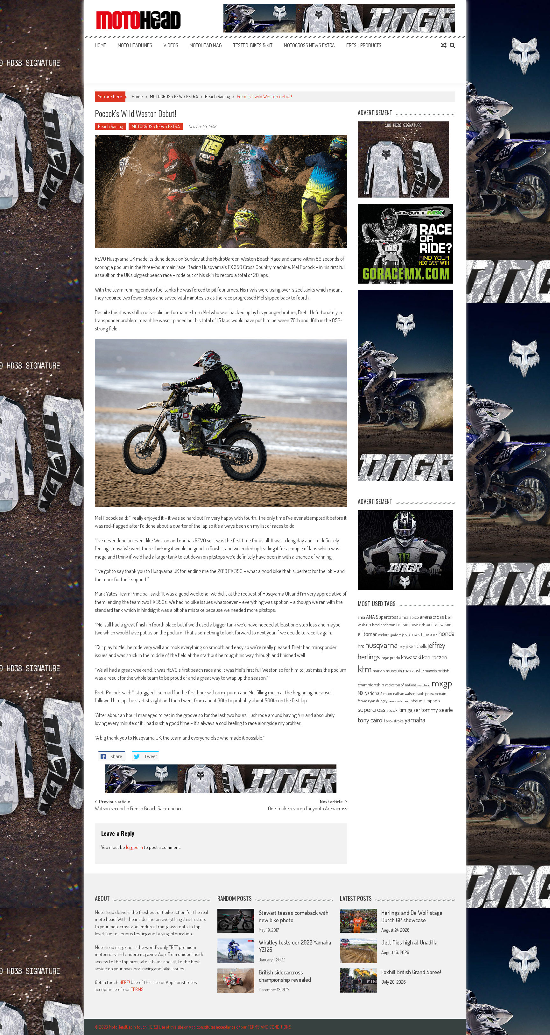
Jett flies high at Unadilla (409, 942)
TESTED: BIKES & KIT (252, 45)
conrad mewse (408, 624)
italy (401, 646)
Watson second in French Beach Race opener (138, 809)
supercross (371, 709)
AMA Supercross (382, 616)
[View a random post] (444, 45)
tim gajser (409, 709)
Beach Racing (217, 96)
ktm (365, 669)
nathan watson (404, 693)
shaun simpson (425, 701)
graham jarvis (400, 635)
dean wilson (441, 624)
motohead (424, 685)
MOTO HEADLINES (135, 45)
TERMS (137, 989)
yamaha (415, 719)
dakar (426, 624)
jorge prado (390, 657)
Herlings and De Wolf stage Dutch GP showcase (411, 916)
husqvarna (381, 645)
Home (100, 45)
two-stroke (395, 720)
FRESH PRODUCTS (363, 45)
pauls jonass (425, 693)
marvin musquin (387, 670)
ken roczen (434, 657)
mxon (387, 693)
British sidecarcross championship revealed (285, 976)
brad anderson (383, 624)
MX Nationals (370, 693)
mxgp (442, 683)
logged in (134, 847)
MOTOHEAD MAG (206, 45)
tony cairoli (371, 719)
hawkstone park (424, 634)
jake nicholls (416, 646)
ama (361, 617)
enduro (384, 634)
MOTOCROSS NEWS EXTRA (309, 45)
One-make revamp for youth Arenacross (307, 809)
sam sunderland (399, 701)
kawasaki (411, 657)
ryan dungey (377, 700)
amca (404, 617)
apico (414, 617)
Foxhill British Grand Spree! (411, 971)
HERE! (124, 982)
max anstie (413, 670)
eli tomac (367, 633)
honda (446, 633)
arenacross (432, 616)
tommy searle (437, 709)
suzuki (392, 710)
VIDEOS (171, 45)
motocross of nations (400, 684)
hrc (361, 646)
